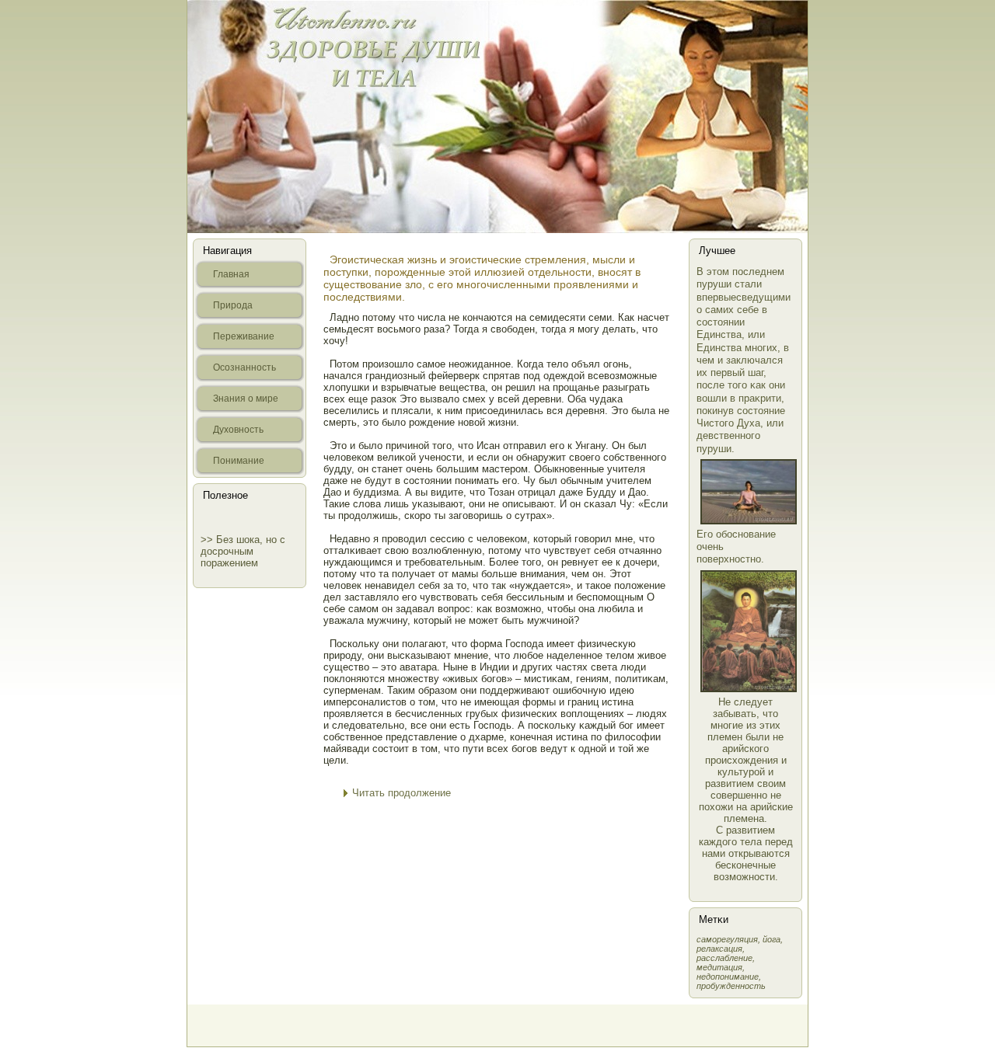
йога (771, 939)
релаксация (719, 948)
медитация (719, 967)
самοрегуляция (727, 939)
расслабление (724, 958)
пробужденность (731, 986)
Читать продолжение (401, 793)
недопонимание (727, 976)
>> (208, 539)
